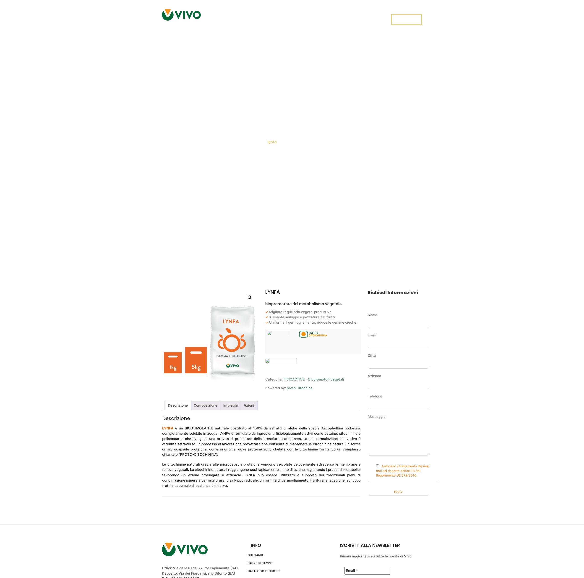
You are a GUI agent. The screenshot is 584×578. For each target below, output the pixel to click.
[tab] (177, 405)
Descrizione (178, 405)
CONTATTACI (406, 20)
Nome (372, 315)
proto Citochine (300, 388)
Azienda (374, 376)
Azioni (249, 405)
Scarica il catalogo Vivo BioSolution (360, 16)
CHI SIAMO (255, 555)
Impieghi (230, 405)
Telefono (375, 396)
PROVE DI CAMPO (261, 16)
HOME (211, 16)
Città (372, 355)
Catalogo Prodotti (300, 16)
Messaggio (377, 416)
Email (372, 335)
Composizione (205, 405)
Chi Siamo (231, 16)
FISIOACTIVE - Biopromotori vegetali (314, 379)
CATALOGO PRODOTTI (264, 571)
